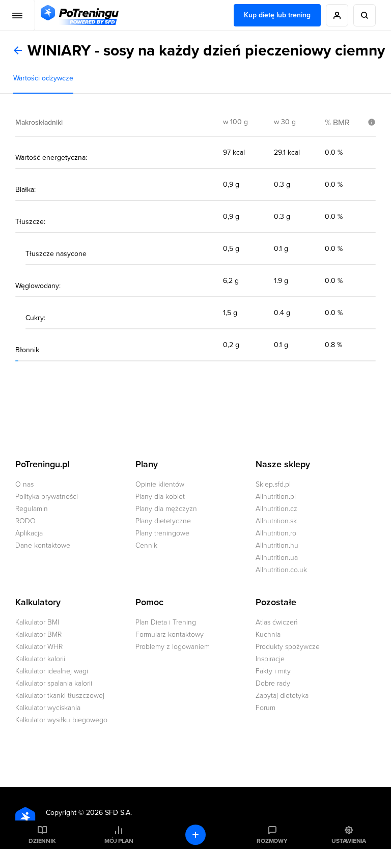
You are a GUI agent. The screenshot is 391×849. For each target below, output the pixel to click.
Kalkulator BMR (38, 634)
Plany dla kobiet (160, 496)
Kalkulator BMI (37, 622)
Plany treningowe (162, 533)
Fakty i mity (273, 671)
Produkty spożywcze (288, 646)
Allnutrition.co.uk (281, 569)
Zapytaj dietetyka (282, 695)
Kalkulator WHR (39, 646)
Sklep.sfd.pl (273, 484)
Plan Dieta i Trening (165, 622)
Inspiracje (270, 659)
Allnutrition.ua (277, 557)
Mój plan (118, 840)
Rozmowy (272, 840)
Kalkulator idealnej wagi (51, 671)
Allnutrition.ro (276, 533)
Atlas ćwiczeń (277, 622)
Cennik (146, 545)
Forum (265, 707)
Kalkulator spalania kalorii (53, 683)
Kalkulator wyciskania (47, 707)
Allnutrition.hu (277, 545)
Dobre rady (273, 683)
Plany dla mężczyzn (166, 508)
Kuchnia (268, 634)
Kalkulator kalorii (40, 659)
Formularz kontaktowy (169, 634)
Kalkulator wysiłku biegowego (61, 720)
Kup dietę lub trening (277, 15)
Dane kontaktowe (42, 545)
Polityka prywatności (46, 496)
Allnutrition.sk (276, 521)
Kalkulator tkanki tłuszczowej (59, 695)
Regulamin (31, 508)
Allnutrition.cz (276, 508)
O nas (24, 484)
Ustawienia (348, 840)
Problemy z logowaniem (172, 646)
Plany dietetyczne (163, 521)
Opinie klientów (159, 484)
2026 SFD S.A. (109, 812)
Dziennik (42, 840)
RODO (25, 521)
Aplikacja (29, 533)
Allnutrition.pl (276, 496)
